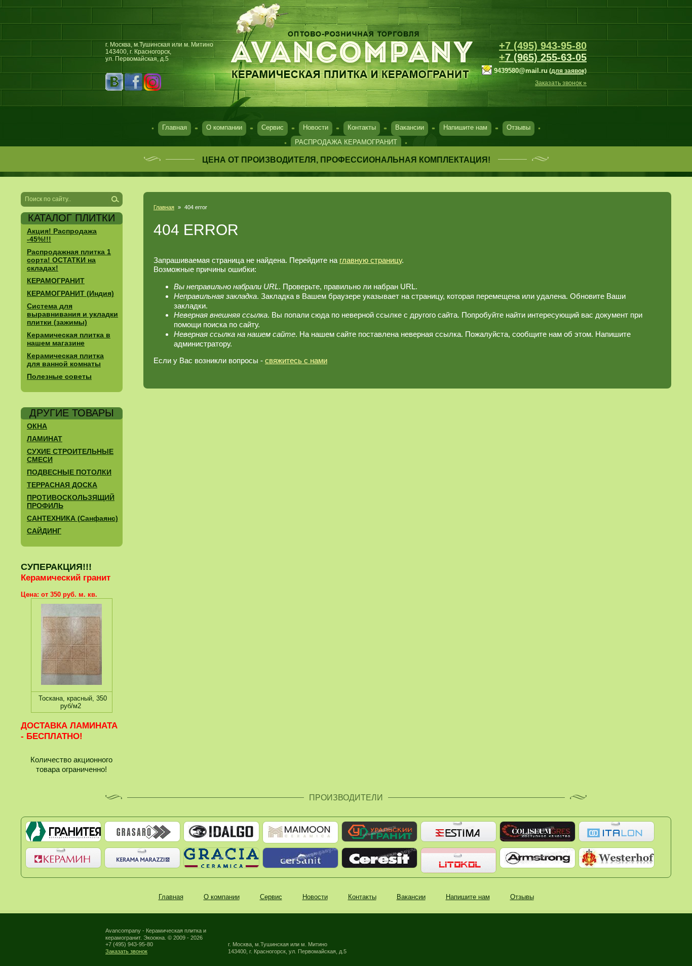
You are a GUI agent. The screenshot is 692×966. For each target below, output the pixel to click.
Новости (315, 127)
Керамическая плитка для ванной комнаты (65, 360)
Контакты (362, 127)
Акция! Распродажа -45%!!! (62, 235)
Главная (174, 127)
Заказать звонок (126, 951)
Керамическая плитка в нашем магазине (68, 339)
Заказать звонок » (561, 83)
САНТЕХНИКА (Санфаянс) (72, 518)
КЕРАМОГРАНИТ (56, 281)
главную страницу (370, 260)
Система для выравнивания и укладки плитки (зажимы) (72, 314)
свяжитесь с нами (296, 360)
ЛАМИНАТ (44, 439)
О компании (224, 127)
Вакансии (409, 127)
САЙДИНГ (44, 531)
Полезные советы (59, 376)
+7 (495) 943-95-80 (543, 45)
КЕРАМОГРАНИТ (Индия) (70, 293)
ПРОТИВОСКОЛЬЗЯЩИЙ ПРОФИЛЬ (70, 501)
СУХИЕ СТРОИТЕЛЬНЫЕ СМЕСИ (70, 455)
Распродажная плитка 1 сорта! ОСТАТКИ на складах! (69, 260)
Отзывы (518, 127)
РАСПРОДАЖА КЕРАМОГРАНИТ (346, 142)
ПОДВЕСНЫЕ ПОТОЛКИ (69, 472)
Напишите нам (465, 127)
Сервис (272, 127)
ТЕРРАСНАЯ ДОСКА (62, 485)
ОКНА (37, 426)
